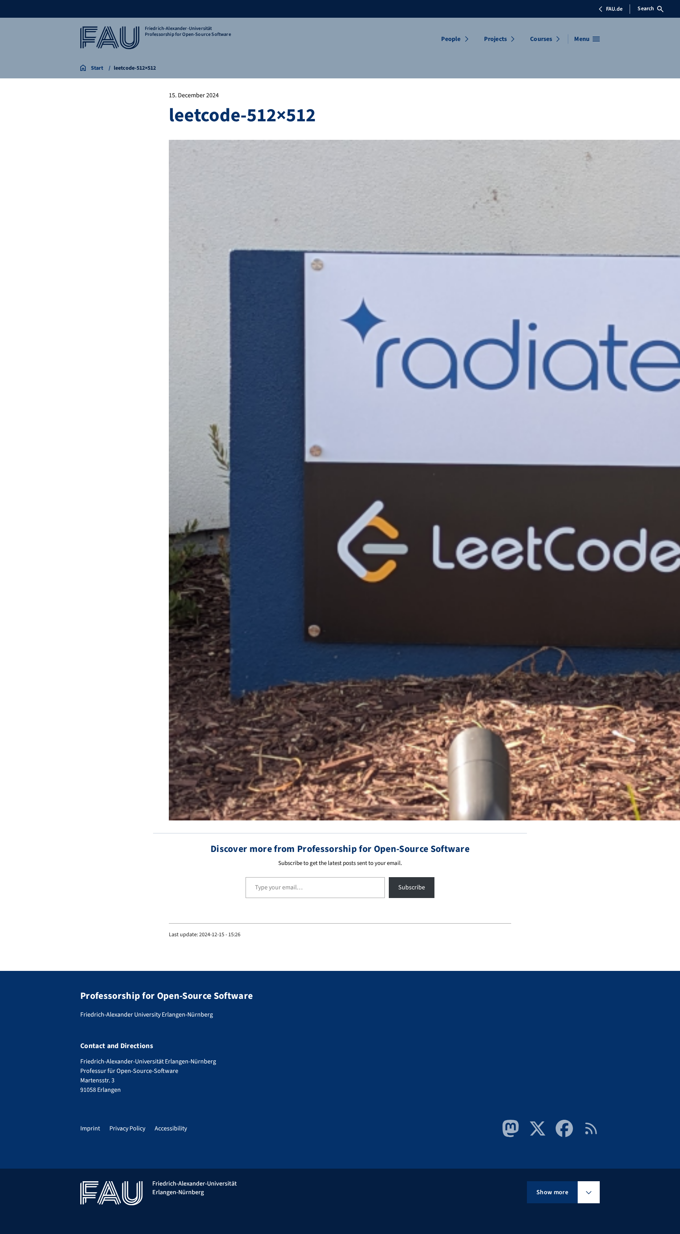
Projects (495, 39)
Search (646, 9)
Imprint (90, 1128)
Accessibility (171, 1128)
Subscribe (411, 887)
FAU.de (614, 9)
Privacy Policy (127, 1128)
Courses (541, 39)
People (451, 39)
